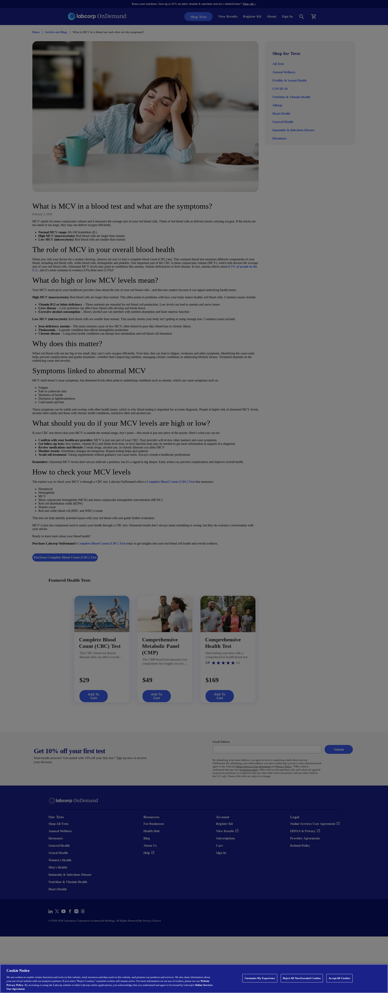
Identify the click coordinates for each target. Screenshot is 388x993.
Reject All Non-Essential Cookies (302, 978)
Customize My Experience (260, 978)
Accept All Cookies (338, 978)
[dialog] (194, 978)
